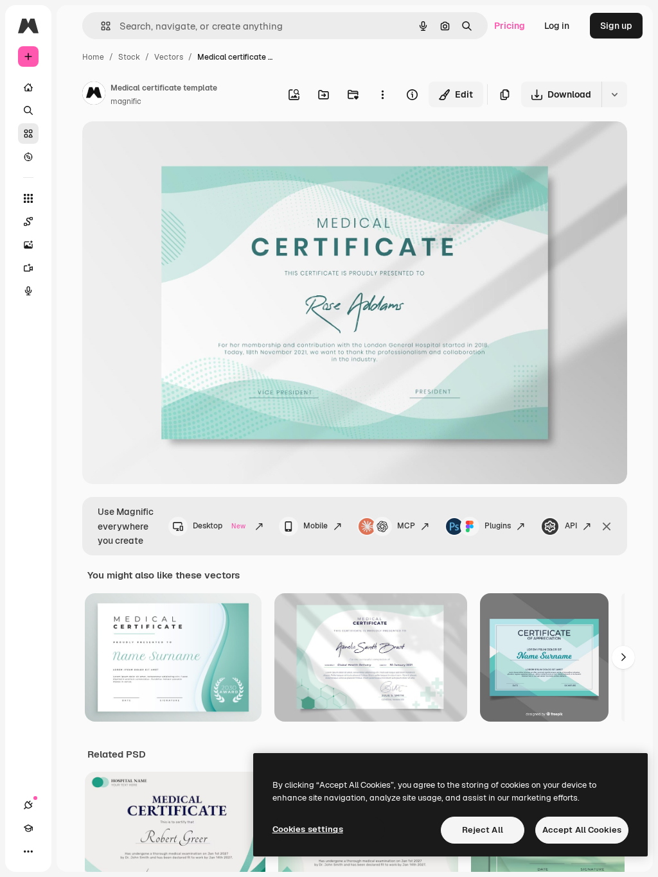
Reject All (482, 829)
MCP (406, 526)
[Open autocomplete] (100, 26)
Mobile (315, 526)
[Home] (28, 87)
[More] (28, 851)
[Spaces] (28, 221)
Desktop (219, 526)
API (571, 526)
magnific (126, 101)
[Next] (623, 657)
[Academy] (28, 828)
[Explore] (28, 156)
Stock (129, 57)
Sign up (616, 25)
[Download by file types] (614, 94)
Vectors (168, 57)
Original (164, 146)
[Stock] (28, 133)
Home (93, 57)
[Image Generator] (28, 244)
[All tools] (28, 198)
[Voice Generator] (28, 291)
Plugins (498, 526)
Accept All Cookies (581, 829)
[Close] (606, 526)
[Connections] (28, 805)
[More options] (382, 94)
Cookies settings (307, 829)
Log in (556, 25)
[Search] (28, 110)
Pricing (509, 25)
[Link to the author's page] (93, 95)
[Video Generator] (28, 267)
